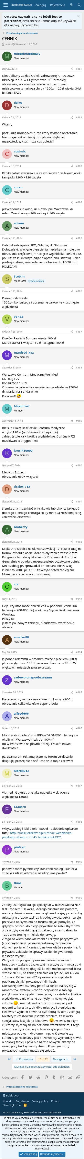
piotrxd (19, 847)
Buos (17, 883)
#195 (79, 692)
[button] (5, 5)
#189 (79, 421)
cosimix (20, 151)
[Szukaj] (79, 5)
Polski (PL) (12, 1095)
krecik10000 (23, 450)
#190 (79, 465)
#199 (79, 862)
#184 (79, 202)
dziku (18, 102)
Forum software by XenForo (32, 1112)
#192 (79, 541)
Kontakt (8, 1101)
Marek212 (21, 771)
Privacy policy (40, 1101)
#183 (79, 166)
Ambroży (21, 527)
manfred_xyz (24, 352)
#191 (79, 501)
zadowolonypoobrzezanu (33, 677)
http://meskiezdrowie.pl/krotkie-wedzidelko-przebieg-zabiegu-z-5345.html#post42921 (37, 835)
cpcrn (18, 187)
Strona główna (12, 1105)
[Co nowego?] (71, 5)
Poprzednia (26, 1059)
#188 (79, 367)
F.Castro (20, 807)
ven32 (18, 316)
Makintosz (22, 406)
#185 (79, 238)
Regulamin (22, 1101)
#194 (79, 652)
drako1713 (22, 486)
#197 (79, 785)
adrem (19, 223)
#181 (79, 68)
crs (16, 584)
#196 (79, 728)
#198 (79, 821)
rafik (7, 44)
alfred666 (21, 713)
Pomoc (55, 1101)
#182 (79, 117)
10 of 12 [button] (43, 1059)
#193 (79, 599)
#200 (79, 898)
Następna (59, 1059)
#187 (79, 331)
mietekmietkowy (27, 54)
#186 (79, 291)
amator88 (21, 637)
